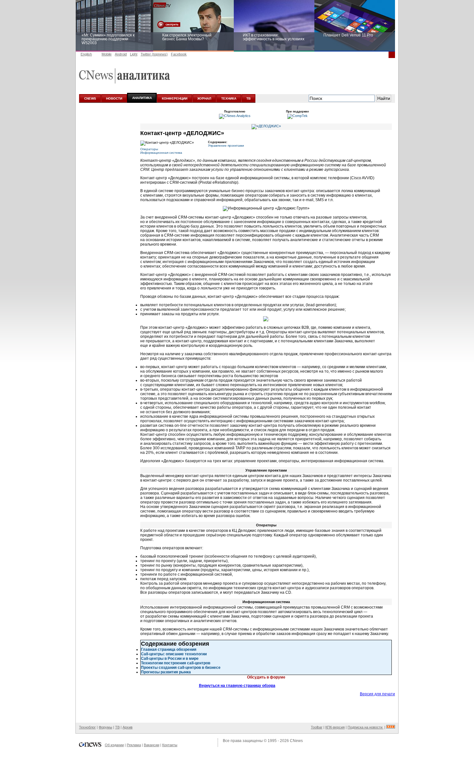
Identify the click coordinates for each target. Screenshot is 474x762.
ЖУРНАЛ (204, 98)
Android (121, 54)
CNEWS (90, 98)
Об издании (114, 745)
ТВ (248, 98)
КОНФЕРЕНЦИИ (174, 98)
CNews (296, 740)
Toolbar (316, 727)
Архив (128, 727)
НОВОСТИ (114, 98)
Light (133, 54)
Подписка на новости (365, 727)
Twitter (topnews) (154, 54)
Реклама (134, 745)
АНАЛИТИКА (142, 98)
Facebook (179, 54)
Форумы (105, 727)
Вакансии (151, 745)
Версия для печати (377, 694)
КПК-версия (335, 727)
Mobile (107, 54)
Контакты (169, 745)
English (86, 54)
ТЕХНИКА (228, 98)
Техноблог (87, 727)
